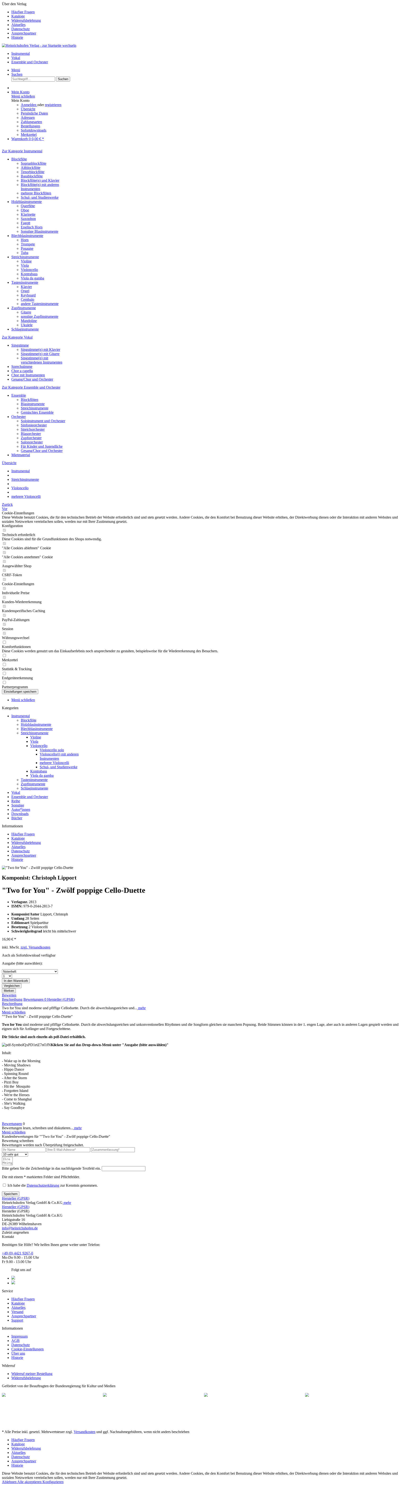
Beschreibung (12, 999)
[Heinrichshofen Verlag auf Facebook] (13, 1278)
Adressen (28, 118)
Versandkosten (84, 1432)
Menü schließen (23, 96)
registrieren (53, 105)
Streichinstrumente (25, 257)
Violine (26, 261)
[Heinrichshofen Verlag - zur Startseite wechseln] (39, 45)
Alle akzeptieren (29, 1482)
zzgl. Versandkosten (35, 947)
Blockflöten (29, 400)
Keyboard (28, 295)
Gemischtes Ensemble (37, 412)
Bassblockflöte (32, 176)
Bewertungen (34, 999)
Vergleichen (12, 986)
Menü (15, 70)
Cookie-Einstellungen (27, 1349)
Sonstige (17, 805)
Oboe (25, 210)
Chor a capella (22, 371)
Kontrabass (29, 274)
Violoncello (29, 270)
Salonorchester (32, 442)
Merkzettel (29, 135)
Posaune (27, 248)
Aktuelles (18, 25)
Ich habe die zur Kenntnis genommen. (53, 1185)
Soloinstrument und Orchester (43, 421)
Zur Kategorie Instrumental (22, 151)
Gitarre (26, 312)
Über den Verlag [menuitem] (21, 20)
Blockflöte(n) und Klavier (40, 180)
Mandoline (29, 321)
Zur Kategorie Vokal (17, 337)
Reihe (15, 801)
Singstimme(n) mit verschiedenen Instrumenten (41, 360)
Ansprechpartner (23, 33)
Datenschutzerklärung (43, 1185)
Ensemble (18, 395)
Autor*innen (20, 809)
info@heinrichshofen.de (20, 1228)
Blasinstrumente (33, 404)
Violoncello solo (52, 750)
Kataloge (18, 16)
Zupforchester (31, 438)
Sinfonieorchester (34, 425)
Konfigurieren (53, 1482)
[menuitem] (208, 12)
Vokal (15, 792)
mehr (141, 1008)
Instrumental (20, 716)
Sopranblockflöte (33, 163)
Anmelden (29, 105)
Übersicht (28, 109)
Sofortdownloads (33, 130)
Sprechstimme (21, 367)
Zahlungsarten (31, 122)
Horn (25, 240)
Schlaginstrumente (25, 329)
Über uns (18, 1353)
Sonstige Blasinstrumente (39, 231)
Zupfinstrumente (23, 308)
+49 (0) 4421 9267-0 (17, 1253)
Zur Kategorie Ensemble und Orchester (31, 387)
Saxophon (28, 219)
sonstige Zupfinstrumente (39, 316)
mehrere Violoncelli (54, 763)
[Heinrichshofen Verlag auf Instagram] (13, 1283)
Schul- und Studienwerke (40, 197)
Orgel (25, 291)
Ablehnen (9, 1482)
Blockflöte (19, 159)
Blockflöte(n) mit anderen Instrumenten (40, 187)
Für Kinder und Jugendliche (42, 446)
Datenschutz (20, 29)
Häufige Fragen (23, 12)
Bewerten (9, 995)
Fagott (25, 223)
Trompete (28, 244)
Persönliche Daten (34, 113)
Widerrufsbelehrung (26, 20)
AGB (15, 1341)
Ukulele (27, 325)
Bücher (16, 818)
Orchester (18, 417)
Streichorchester (33, 429)
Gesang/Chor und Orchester (32, 379)
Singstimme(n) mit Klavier (40, 350)
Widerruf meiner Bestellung (31, 1374)
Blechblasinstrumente (27, 236)
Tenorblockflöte (32, 172)
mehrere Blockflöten (36, 193)
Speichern (10, 1194)
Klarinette (28, 214)
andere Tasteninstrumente (40, 304)
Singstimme (20, 345)
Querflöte (28, 206)
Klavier (26, 287)
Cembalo (27, 299)
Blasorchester (31, 434)
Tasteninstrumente (24, 282)
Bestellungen (30, 126)
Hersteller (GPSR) (61, 999)
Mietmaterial (20, 455)
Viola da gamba (32, 278)
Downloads (20, 814)
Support (17, 1320)
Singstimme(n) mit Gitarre (40, 354)
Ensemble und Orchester (29, 797)
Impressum (19, 1336)
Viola (25, 265)
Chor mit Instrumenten (28, 375)
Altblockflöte (30, 168)
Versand (17, 1312)
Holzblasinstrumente (26, 202)
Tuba (24, 253)
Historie (17, 37)
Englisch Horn (31, 227)
